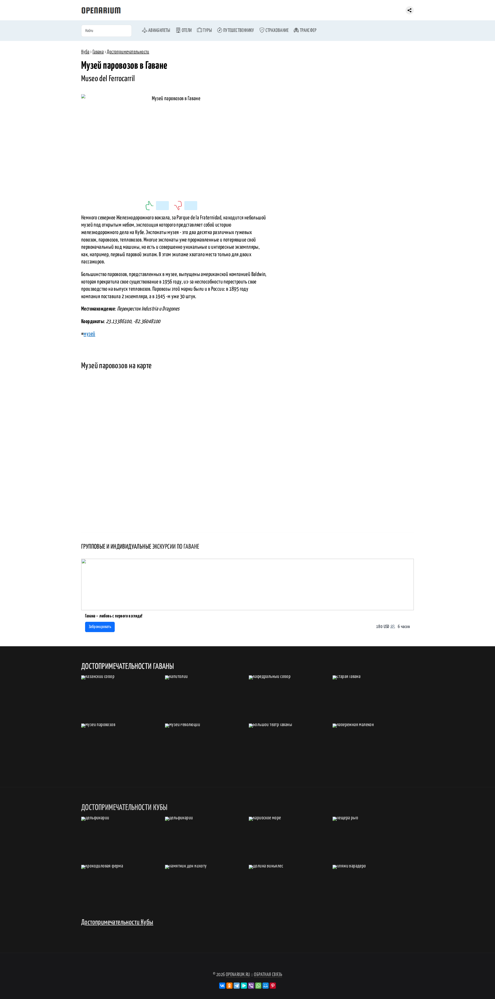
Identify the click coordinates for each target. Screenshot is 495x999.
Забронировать (100, 627)
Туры (207, 30)
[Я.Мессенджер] (244, 986)
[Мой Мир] (265, 986)
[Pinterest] (273, 986)
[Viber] (251, 986)
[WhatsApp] (258, 986)
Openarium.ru (238, 974)
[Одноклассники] (229, 986)
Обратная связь (268, 974)
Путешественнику (238, 30)
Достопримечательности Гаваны (127, 666)
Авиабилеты (158, 30)
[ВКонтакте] (222, 986)
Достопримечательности (128, 51)
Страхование (276, 30)
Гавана (98, 51)
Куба (85, 51)
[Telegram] (237, 986)
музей (89, 334)
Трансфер (307, 30)
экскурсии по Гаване (175, 547)
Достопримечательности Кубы (117, 922)
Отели (186, 30)
